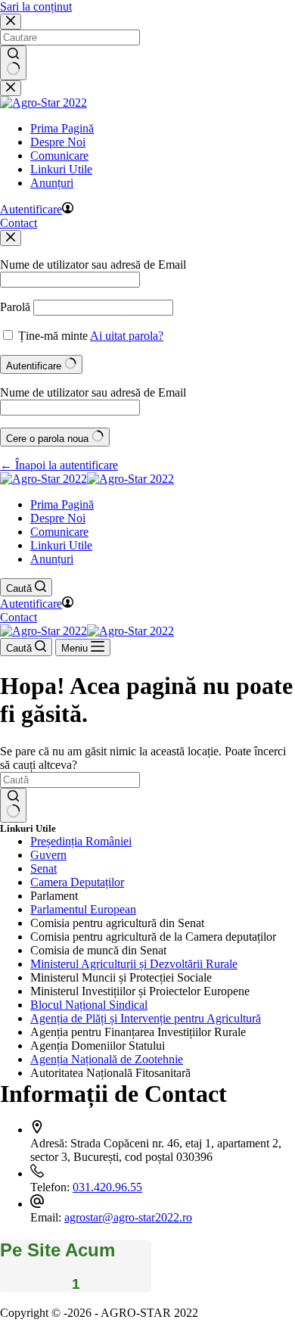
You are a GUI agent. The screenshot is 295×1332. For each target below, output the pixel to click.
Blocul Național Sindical (89, 1004)
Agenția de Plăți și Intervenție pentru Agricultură (145, 1018)
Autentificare (35, 366)
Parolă (15, 306)
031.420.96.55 (107, 1187)
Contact (18, 222)
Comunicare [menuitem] (59, 155)
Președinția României (81, 841)
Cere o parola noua (49, 438)
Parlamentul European (83, 909)
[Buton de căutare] (13, 62)
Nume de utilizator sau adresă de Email (93, 264)
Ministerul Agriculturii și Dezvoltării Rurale (134, 963)
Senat (43, 868)
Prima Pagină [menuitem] (62, 128)
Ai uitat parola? (126, 335)
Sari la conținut (36, 6)
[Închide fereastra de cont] (10, 238)
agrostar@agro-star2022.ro (128, 1217)
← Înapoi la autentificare (59, 465)
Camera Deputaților (77, 882)
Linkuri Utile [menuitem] (61, 169)
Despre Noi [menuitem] (57, 141)
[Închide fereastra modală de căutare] (10, 22)
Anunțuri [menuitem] (51, 182)
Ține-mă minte (53, 335)
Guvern (48, 854)
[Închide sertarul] (10, 88)
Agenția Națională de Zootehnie (106, 1059)
